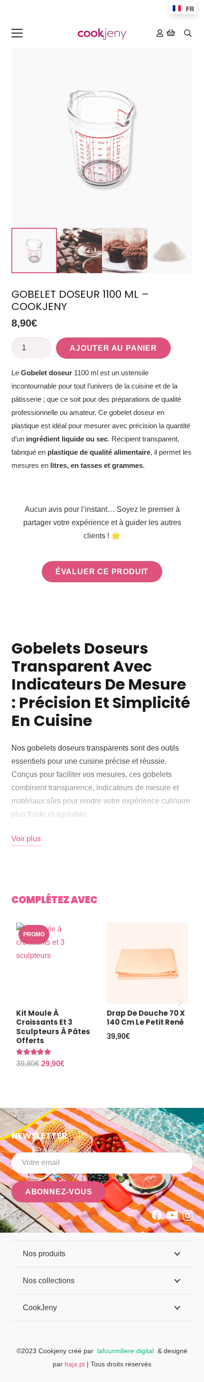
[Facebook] (157, 1215)
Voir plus (26, 839)
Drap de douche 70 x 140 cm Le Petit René (146, 1018)
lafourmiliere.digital (125, 1351)
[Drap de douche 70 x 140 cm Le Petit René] (147, 963)
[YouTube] (172, 1215)
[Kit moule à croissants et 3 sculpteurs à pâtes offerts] (56, 963)
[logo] (101, 33)
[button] (17, 33)
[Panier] (171, 33)
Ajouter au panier (113, 348)
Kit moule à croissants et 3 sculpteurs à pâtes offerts (53, 1027)
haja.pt (76, 1364)
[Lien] (160, 33)
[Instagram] (188, 1215)
